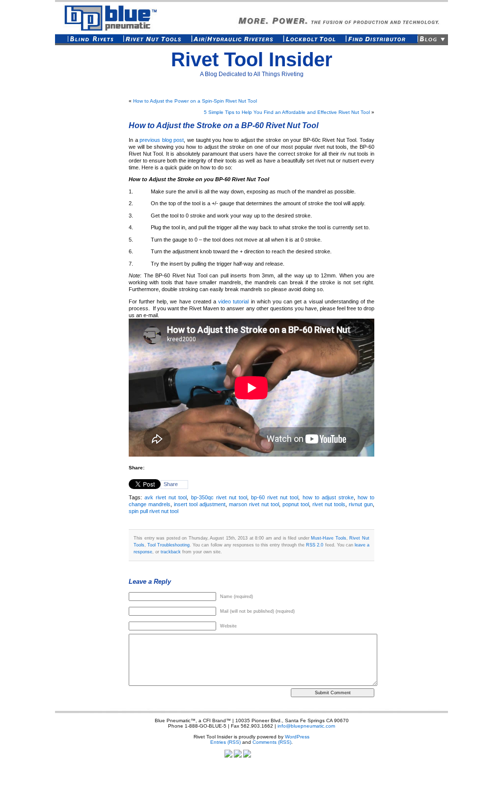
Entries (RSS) (225, 742)
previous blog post (162, 140)
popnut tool (295, 504)
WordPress (297, 736)
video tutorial (233, 301)
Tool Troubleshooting (168, 544)
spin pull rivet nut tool (153, 511)
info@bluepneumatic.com (306, 726)
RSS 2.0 (314, 544)
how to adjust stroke (328, 497)
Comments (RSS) (271, 742)
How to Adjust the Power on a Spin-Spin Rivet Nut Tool (195, 101)
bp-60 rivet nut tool (274, 497)
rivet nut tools (328, 504)
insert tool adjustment (199, 504)
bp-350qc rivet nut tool (219, 497)
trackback (171, 551)
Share (171, 484)
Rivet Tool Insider (252, 59)
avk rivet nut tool (165, 497)
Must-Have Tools (328, 538)
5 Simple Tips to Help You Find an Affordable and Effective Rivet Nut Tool (287, 112)
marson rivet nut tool (254, 504)
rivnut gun (361, 504)
